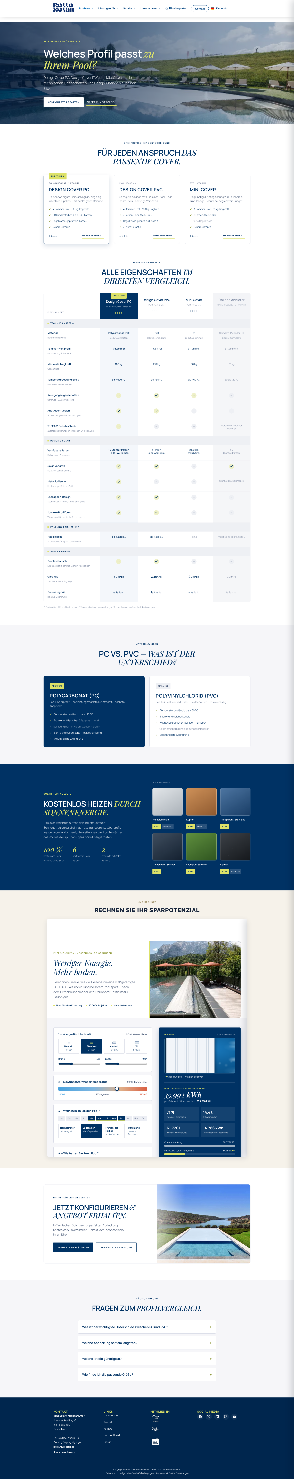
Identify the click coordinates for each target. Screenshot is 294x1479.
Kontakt (108, 1422)
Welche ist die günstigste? (147, 1358)
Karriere (108, 1428)
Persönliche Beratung (116, 1247)
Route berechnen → (64, 1452)
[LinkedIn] (217, 1417)
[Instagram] (226, 1417)
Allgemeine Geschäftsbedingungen (137, 1473)
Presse (107, 1442)
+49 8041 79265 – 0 (68, 1438)
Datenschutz (112, 1473)
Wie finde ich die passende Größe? (147, 1374)
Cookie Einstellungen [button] (179, 1473)
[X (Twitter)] (209, 1417)
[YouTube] (234, 1417)
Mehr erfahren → (93, 235)
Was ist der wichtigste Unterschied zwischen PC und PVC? (147, 1327)
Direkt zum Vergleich (101, 102)
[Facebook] (200, 1417)
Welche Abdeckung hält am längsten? (147, 1343)
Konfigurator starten (63, 102)
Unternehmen (111, 1415)
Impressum (161, 1473)
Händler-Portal (112, 1435)
